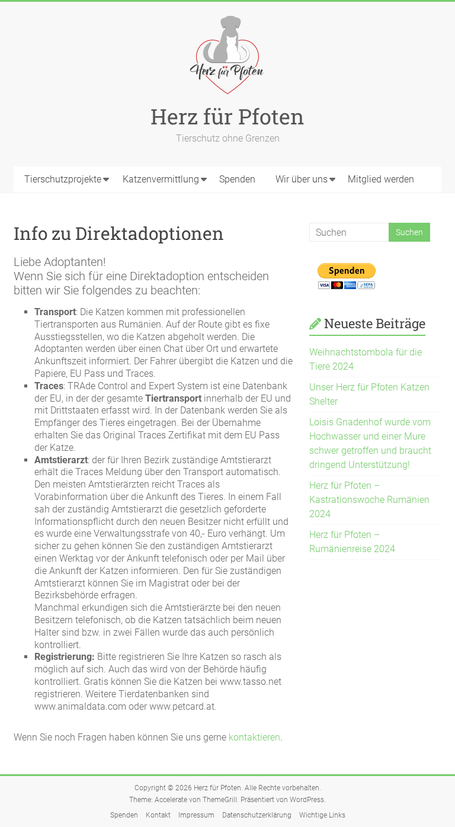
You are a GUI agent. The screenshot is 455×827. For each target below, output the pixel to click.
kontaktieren (254, 737)
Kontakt (158, 815)
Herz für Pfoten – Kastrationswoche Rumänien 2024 (369, 500)
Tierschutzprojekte (62, 179)
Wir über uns (301, 179)
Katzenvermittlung (161, 179)
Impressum (196, 815)
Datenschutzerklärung (256, 815)
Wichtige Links (322, 815)
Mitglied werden (381, 179)
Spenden (237, 179)
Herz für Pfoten (227, 116)
